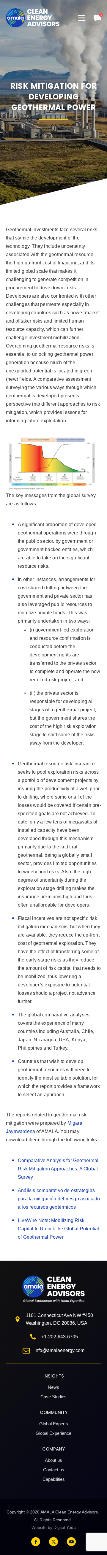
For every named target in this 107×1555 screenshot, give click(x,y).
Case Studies (53, 1396)
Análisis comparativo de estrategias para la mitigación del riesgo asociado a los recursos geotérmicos (59, 1199)
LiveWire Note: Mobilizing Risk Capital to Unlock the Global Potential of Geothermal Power (58, 1229)
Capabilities (54, 1479)
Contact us (53, 1469)
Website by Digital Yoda (54, 1527)
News (53, 1387)
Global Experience (53, 1433)
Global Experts (53, 1423)
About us (53, 1460)
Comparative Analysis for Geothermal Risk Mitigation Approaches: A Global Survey (58, 1169)
